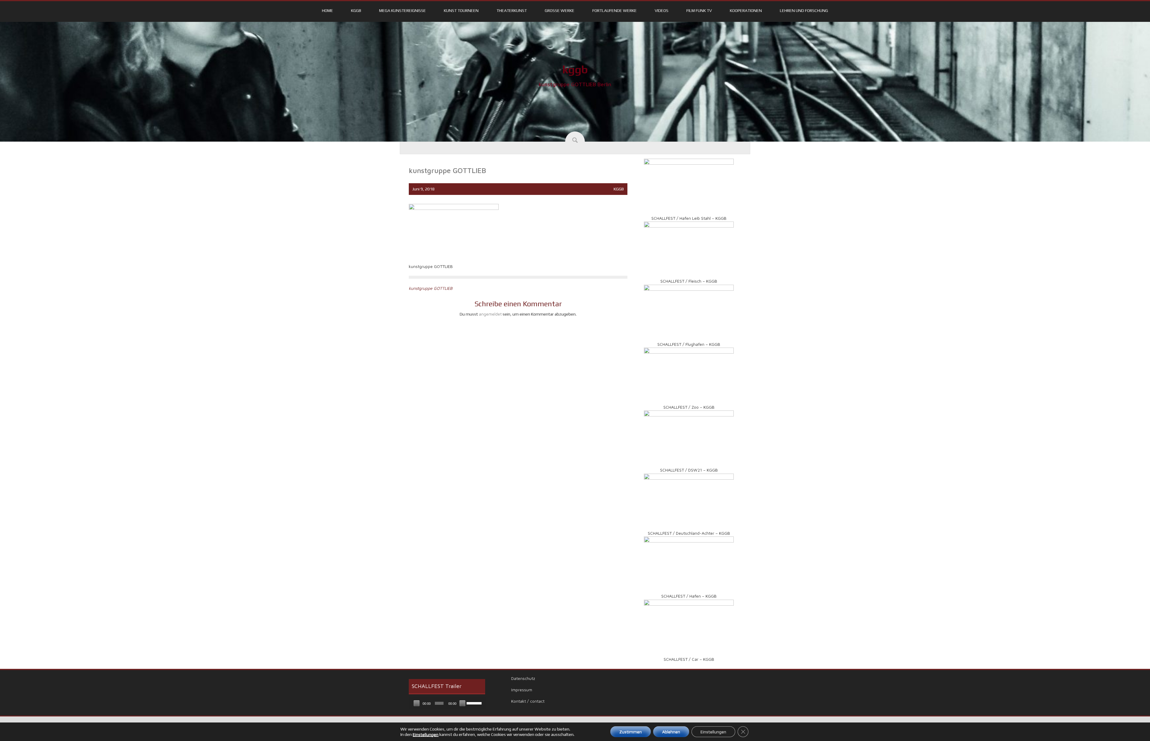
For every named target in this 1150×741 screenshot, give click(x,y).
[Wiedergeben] (417, 703)
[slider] (474, 702)
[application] (447, 703)
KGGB (356, 10)
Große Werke (559, 10)
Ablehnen (671, 731)
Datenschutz (523, 678)
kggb (575, 69)
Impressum (521, 689)
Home (327, 10)
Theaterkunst (512, 10)
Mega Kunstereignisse (402, 10)
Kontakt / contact (527, 701)
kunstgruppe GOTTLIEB (431, 288)
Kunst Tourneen (461, 10)
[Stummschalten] (462, 703)
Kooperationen (746, 10)
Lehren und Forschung (804, 10)
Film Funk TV (699, 10)
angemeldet (490, 313)
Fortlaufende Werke (614, 10)
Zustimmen (630, 731)
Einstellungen (425, 734)
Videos (661, 10)
